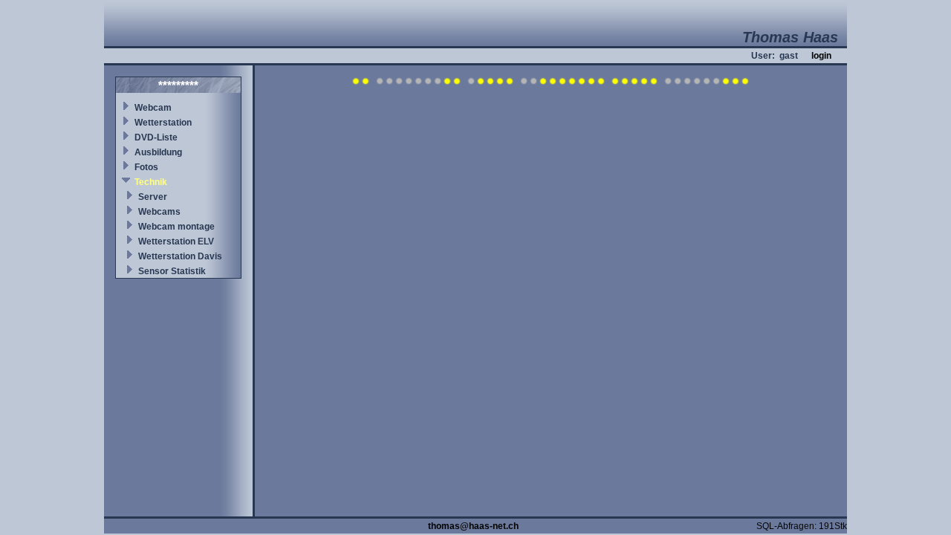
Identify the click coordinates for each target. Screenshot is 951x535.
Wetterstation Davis (180, 256)
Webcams (159, 212)
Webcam (153, 108)
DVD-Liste (156, 137)
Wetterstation (163, 122)
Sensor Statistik (172, 271)
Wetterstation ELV (176, 241)
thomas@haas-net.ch (473, 526)
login (821, 56)
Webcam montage (176, 226)
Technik (150, 182)
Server (152, 197)
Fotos (146, 167)
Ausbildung (158, 152)
